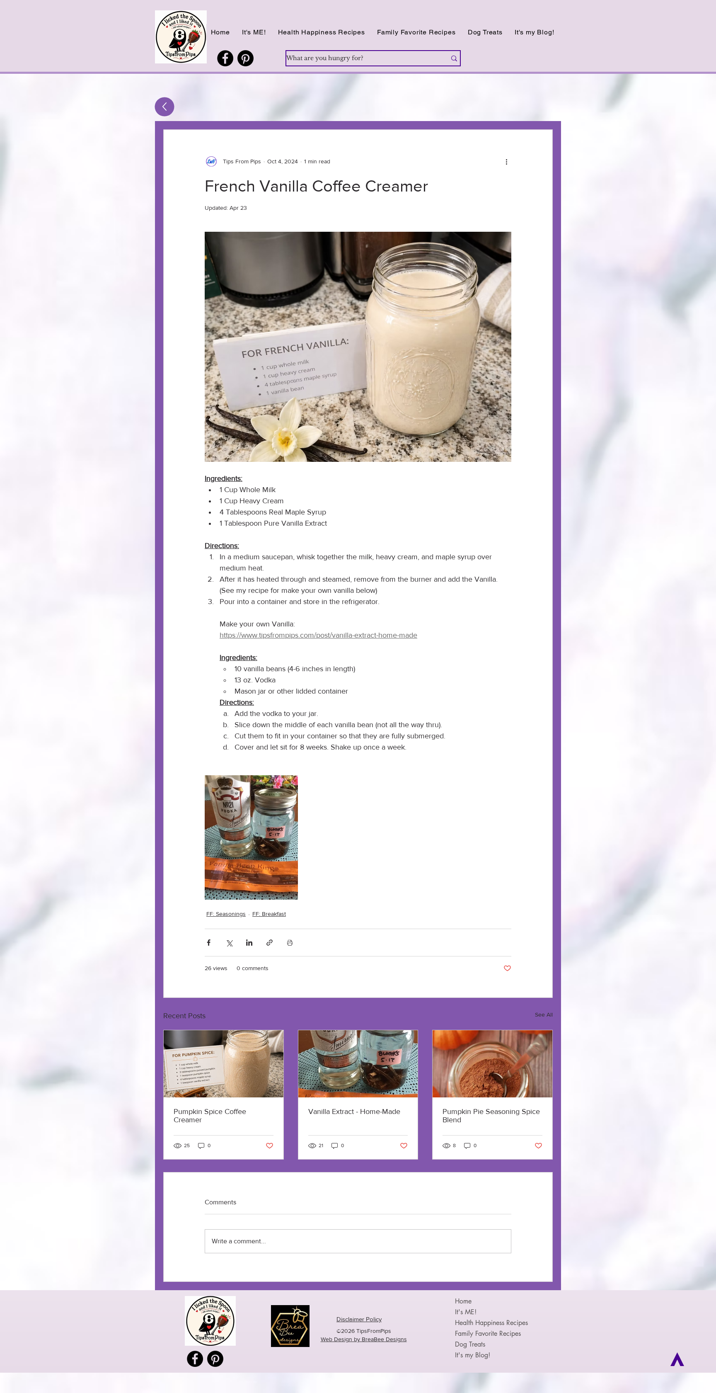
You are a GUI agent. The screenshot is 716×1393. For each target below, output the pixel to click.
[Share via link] (269, 942)
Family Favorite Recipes (488, 1333)
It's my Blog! (472, 1355)
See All (544, 1014)
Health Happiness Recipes (491, 1322)
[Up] (164, 106)
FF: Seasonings (226, 913)
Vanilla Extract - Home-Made (354, 1111)
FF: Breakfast (269, 913)
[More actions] (506, 161)
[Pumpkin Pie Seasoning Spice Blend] (492, 1063)
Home (463, 1301)
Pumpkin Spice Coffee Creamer (210, 1115)
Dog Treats (470, 1344)
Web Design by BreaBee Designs (364, 1339)
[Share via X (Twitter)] (229, 942)
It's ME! (466, 1312)
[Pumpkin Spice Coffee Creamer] (223, 1063)
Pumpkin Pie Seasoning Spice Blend (491, 1115)
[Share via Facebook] (209, 942)
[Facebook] (225, 58)
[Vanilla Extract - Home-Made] (358, 1063)
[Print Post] (290, 942)
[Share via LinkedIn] (249, 942)
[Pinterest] (245, 58)
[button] (321, 32)
